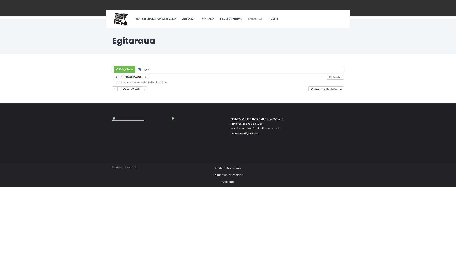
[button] (326, 89)
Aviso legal (228, 182)
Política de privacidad (228, 175)
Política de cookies (228, 168)
